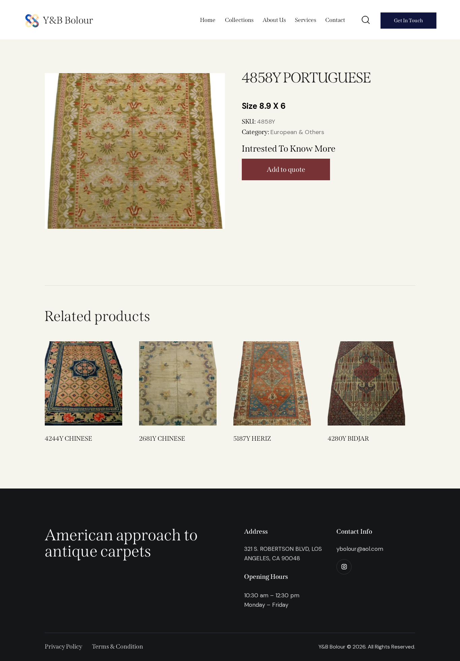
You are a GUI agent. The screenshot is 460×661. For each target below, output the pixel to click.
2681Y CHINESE (162, 438)
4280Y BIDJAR (348, 438)
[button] (74, 383)
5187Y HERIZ (252, 438)
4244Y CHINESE (68, 438)
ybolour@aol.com (359, 549)
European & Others (297, 132)
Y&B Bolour (68, 20)
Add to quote (286, 169)
